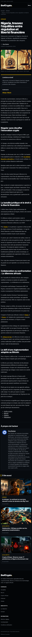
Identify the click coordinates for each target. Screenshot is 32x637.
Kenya (4, 317)
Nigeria (6, 415)
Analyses (3, 598)
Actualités (3, 589)
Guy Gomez (6, 44)
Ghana (27, 315)
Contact (3, 611)
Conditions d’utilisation (6, 625)
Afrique (8, 10)
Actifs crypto (8, 411)
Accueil (3, 10)
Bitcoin (6, 413)
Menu (29, 5)
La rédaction (4, 608)
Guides (2, 601)
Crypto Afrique (4, 595)
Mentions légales (5, 619)
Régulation (7, 417)
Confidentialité (4, 622)
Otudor (6, 227)
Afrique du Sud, (7, 337)
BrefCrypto (6, 5)
